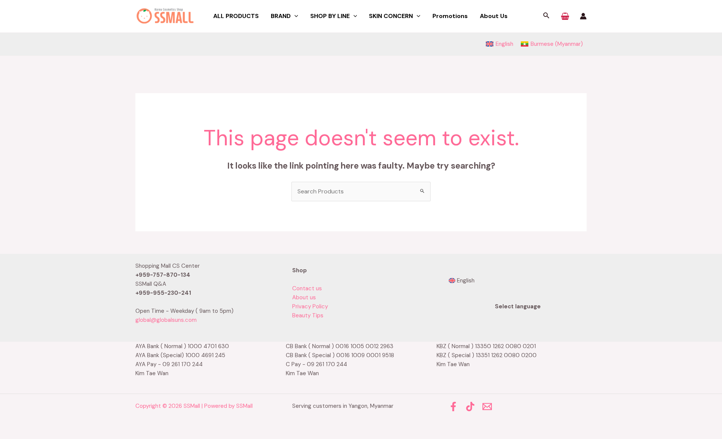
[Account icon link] (583, 16)
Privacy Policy (310, 306)
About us (304, 297)
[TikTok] (470, 406)
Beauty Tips (307, 315)
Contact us (307, 288)
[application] (294, 16)
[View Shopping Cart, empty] (565, 16)
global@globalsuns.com (166, 320)
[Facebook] (453, 406)
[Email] (487, 406)
